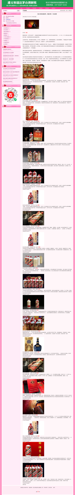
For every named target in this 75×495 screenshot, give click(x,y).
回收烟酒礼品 (6, 28)
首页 (21, 8)
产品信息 (28, 8)
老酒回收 (5, 35)
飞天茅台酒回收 (7, 36)
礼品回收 (5, 44)
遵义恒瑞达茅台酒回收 (27, 83)
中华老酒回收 (6, 38)
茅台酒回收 (6, 29)
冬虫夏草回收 (6, 42)
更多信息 (24, 484)
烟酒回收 (5, 33)
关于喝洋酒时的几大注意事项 (8, 52)
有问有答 (47, 8)
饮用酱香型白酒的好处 (7, 49)
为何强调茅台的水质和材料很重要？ (9, 68)
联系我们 (53, 8)
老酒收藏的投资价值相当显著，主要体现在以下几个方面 (11, 55)
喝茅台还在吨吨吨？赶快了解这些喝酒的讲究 (11, 71)
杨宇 (54, 487)
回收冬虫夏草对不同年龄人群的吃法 (9, 62)
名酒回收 (5, 40)
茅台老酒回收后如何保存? (7, 81)
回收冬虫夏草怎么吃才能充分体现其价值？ (11, 75)
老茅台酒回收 (6, 31)
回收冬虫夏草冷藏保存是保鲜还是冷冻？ (10, 78)
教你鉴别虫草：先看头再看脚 (8, 59)
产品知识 (40, 8)
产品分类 (34, 8)
